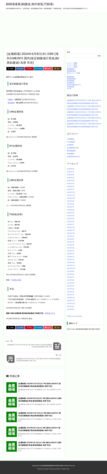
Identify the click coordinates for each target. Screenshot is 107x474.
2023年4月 (70, 286)
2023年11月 (71, 265)
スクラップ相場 (72, 67)
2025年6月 (70, 210)
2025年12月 (71, 192)
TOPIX (69, 89)
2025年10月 (71, 198)
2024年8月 (70, 239)
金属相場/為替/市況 (73, 156)
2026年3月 (70, 183)
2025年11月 (71, 195)
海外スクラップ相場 (73, 73)
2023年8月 (70, 274)
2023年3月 (70, 289)
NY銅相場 (70, 145)
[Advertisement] (53, 28)
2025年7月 (70, 207)
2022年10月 (71, 303)
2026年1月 (70, 189)
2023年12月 (71, 262)
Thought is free (65, 469)
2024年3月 (70, 254)
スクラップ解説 (72, 65)
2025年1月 (70, 224)
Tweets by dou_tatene (74, 316)
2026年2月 (70, 186)
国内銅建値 (70, 153)
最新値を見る (50, 313)
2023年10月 (71, 268)
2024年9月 (70, 236)
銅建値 (10, 99)
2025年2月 (70, 221)
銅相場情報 (70, 69)
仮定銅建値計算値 (73, 148)
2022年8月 (70, 309)
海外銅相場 (70, 81)
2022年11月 (71, 300)
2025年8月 (70, 204)
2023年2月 (70, 292)
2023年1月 (70, 295)
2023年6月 (70, 280)
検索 (68, 52)
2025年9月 (70, 201)
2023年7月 (70, 277)
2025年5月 (70, 213)
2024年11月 (71, 230)
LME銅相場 (70, 139)
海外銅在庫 (70, 83)
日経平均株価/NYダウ (74, 85)
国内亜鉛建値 (71, 151)
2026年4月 (70, 180)
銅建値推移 (70, 77)
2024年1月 (70, 259)
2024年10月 (71, 233)
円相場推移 (70, 87)
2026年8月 (70, 169)
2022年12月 (71, 297)
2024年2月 (70, 256)
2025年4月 (70, 216)
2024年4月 (70, 251)
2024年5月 (70, 248)
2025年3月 (70, 218)
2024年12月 (71, 227)
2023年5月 (70, 283)
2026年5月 (70, 177)
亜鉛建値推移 (71, 79)
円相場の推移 (16, 280)
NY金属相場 (71, 142)
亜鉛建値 (11, 103)
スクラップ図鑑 (72, 63)
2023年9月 (70, 271)
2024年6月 (70, 245)
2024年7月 (70, 242)
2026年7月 (70, 172)
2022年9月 (70, 306)
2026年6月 (70, 175)
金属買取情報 (71, 71)
